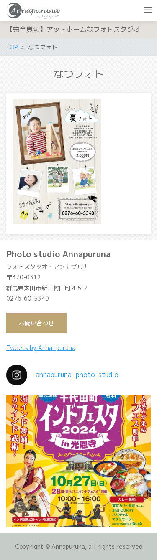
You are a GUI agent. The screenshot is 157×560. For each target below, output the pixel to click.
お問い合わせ (36, 323)
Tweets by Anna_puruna (40, 348)
